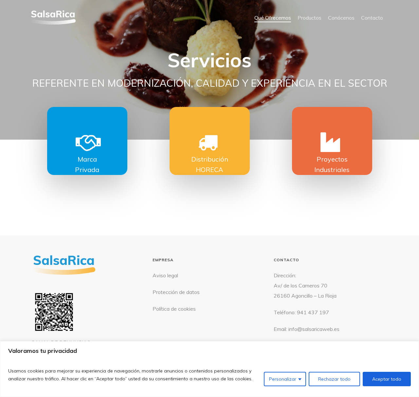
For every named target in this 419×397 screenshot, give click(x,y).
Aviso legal (165, 275)
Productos (309, 17)
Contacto (372, 17)
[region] (209, 369)
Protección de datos (176, 292)
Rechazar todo (334, 379)
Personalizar (282, 379)
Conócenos (341, 17)
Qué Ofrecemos (272, 17)
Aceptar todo (386, 379)
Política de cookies (174, 308)
